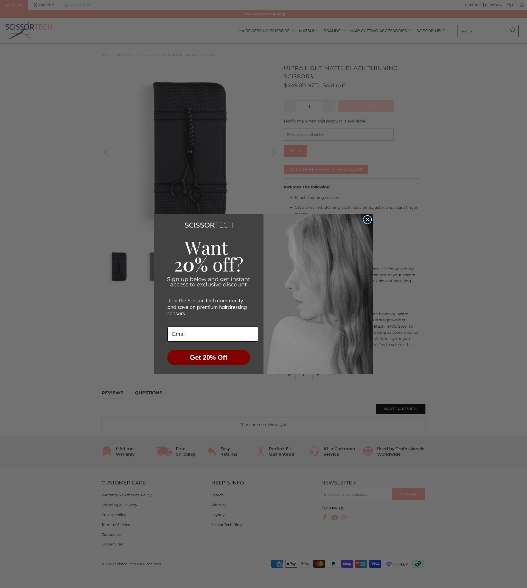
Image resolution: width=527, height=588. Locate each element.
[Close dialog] (367, 219)
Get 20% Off (208, 357)
